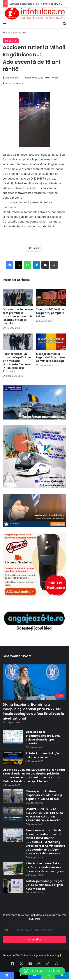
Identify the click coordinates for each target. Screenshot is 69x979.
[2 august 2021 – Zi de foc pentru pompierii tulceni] (51, 297)
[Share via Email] (45, 265)
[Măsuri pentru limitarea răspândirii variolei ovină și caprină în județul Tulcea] (13, 796)
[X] (18, 265)
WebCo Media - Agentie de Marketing (37, 955)
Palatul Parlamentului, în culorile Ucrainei (42, 755)
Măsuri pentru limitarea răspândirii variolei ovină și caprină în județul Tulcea (44, 795)
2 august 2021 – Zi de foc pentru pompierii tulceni (50, 313)
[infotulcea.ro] (34, 14)
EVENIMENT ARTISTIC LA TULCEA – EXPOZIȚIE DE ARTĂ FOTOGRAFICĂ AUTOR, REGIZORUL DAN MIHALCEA (44, 814)
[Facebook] (9, 265)
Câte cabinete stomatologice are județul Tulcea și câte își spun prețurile (43, 737)
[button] (42, 971)
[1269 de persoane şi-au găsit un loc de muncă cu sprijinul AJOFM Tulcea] (13, 886)
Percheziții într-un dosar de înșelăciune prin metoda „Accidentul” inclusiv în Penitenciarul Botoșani (17, 362)
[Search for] (64, 23)
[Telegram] (36, 265)
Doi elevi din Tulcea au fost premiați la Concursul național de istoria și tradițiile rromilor (18, 316)
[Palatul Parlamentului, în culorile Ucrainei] (13, 758)
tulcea (35, 248)
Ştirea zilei (20, 32)
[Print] (54, 265)
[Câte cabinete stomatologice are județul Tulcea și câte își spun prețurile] (13, 737)
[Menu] (4, 23)
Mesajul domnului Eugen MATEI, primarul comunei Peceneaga (51, 357)
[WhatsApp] (27, 265)
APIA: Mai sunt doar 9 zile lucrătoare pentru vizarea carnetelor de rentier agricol (45, 867)
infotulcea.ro (12, 77)
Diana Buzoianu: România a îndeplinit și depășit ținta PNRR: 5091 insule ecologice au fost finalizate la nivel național (33, 711)
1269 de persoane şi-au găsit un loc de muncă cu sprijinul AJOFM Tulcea (45, 885)
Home (9, 32)
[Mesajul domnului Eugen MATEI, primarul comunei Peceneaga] (51, 342)
